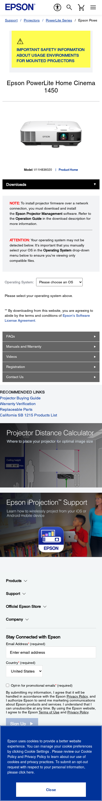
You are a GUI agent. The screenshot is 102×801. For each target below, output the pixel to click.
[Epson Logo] (20, 7)
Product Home (68, 169)
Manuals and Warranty (23, 346)
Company (14, 619)
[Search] (69, 7)
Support (11, 20)
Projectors (32, 20)
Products (14, 580)
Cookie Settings (37, 751)
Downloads (16, 184)
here (30, 772)
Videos (11, 357)
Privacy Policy (77, 696)
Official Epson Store (23, 606)
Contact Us (15, 377)
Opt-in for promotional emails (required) (42, 685)
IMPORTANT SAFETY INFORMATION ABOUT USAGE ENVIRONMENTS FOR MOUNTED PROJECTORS (51, 55)
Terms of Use (49, 712)
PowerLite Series (59, 20)
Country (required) (20, 663)
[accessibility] (57, 7)
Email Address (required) (25, 644)
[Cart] (81, 7)
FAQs (10, 336)
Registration (15, 367)
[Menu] (93, 7)
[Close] (51, 789)
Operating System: (19, 282)
